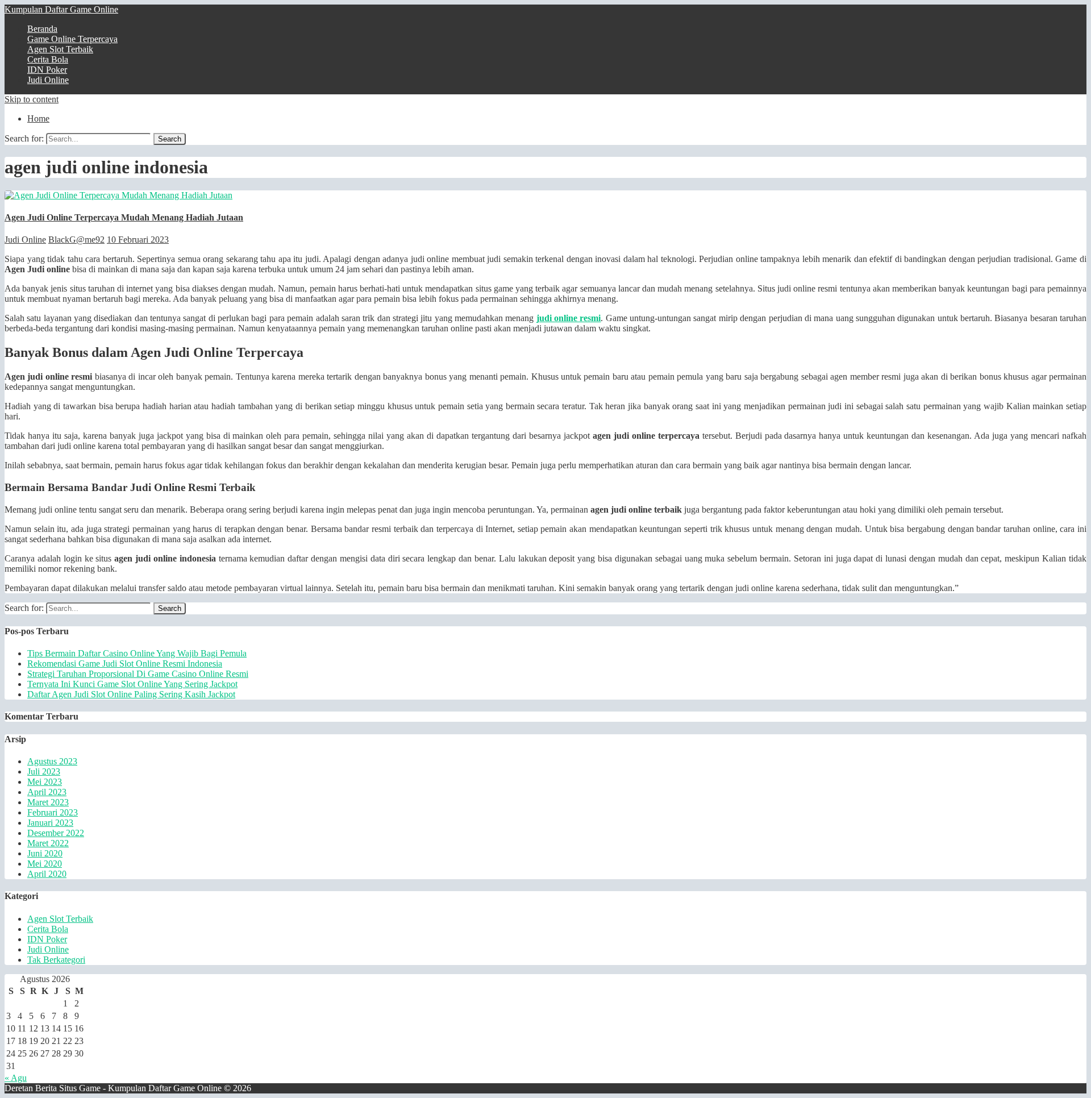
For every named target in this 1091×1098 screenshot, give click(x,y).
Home (38, 118)
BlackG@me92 (76, 239)
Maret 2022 (48, 843)
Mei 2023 (44, 782)
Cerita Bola (47, 59)
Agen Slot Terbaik (60, 49)
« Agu (16, 1078)
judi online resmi (568, 318)
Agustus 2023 (52, 761)
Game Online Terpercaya (72, 39)
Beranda (42, 29)
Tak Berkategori (56, 959)
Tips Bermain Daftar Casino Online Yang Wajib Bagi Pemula (137, 653)
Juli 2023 (43, 771)
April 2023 (46, 792)
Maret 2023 (48, 802)
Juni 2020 (45, 853)
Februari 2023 (52, 812)
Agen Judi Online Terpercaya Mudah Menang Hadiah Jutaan (124, 217)
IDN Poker (47, 69)
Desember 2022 (55, 833)
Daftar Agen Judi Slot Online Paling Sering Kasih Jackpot (131, 694)
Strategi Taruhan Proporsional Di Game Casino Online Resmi (137, 674)
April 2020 (46, 874)
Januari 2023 (50, 822)
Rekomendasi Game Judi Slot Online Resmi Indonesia (124, 663)
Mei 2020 (44, 863)
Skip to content (32, 99)
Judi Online (48, 80)
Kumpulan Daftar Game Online (61, 9)
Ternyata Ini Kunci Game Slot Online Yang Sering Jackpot (132, 684)
